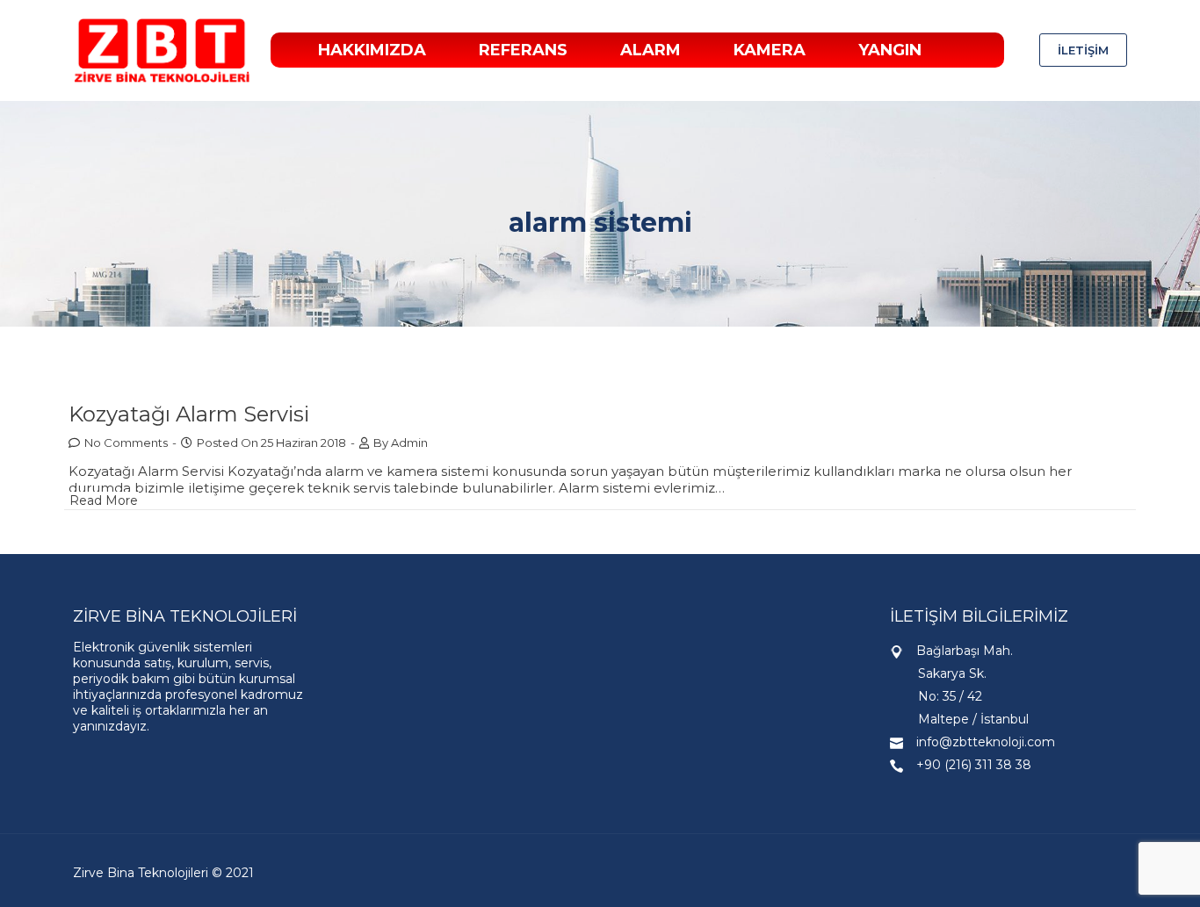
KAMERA (770, 50)
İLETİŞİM (1083, 50)
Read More (103, 500)
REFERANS (523, 50)
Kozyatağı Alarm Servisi (189, 414)
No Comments (126, 443)
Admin (409, 443)
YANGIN (890, 50)
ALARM (650, 50)
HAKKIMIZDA (372, 50)
